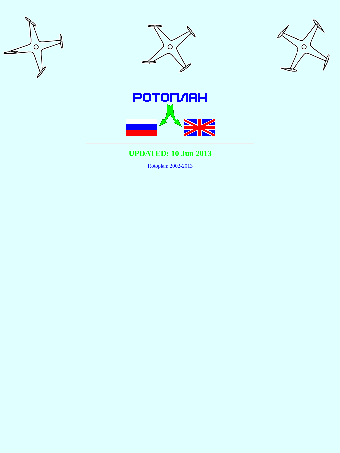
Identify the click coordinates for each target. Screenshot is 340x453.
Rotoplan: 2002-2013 (170, 166)
